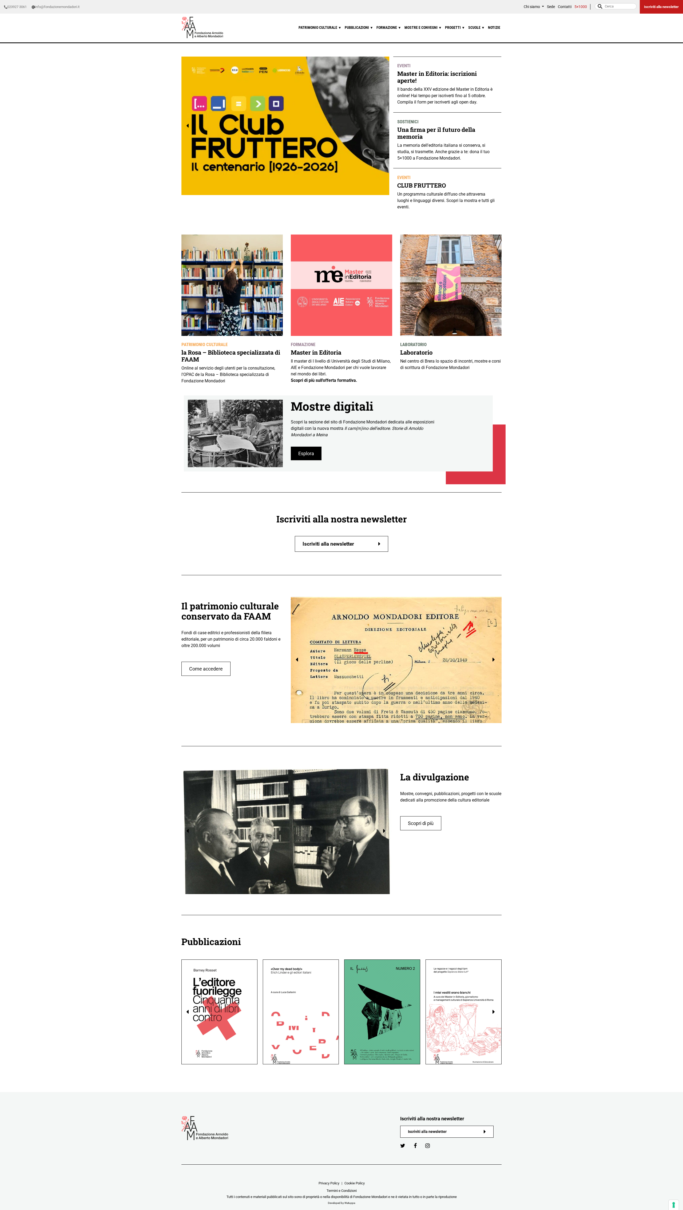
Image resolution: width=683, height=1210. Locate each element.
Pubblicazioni (359, 27)
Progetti (455, 27)
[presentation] (188, 126)
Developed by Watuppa (341, 1202)
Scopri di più (421, 823)
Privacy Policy (329, 1183)
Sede (551, 7)
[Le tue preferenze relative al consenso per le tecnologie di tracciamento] (674, 1205)
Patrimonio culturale (320, 27)
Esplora (306, 453)
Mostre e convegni (423, 27)
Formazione (388, 27)
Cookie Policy (354, 1183)
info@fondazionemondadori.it (57, 7)
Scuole (476, 27)
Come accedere (206, 669)
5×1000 (580, 7)
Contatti (564, 7)
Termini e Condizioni (342, 1191)
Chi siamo (532, 7)
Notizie (494, 27)
